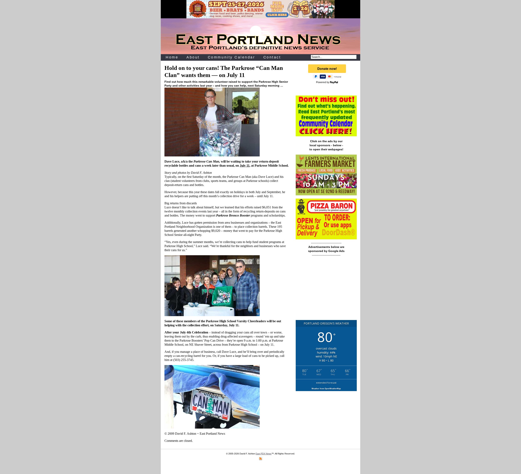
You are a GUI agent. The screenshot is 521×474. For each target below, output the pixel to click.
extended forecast (326, 382)
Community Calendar (231, 57)
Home (172, 57)
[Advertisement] (326, 290)
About (193, 57)
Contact (272, 57)
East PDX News (263, 453)
